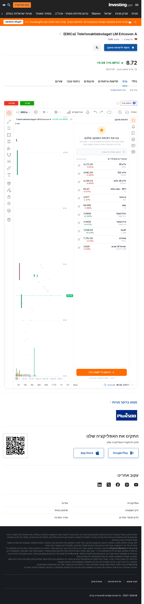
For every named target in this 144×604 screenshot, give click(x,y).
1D (18, 385)
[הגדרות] (17, 378)
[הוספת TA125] (78, 173)
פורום (58, 81)
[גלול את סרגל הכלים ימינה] (16, 112)
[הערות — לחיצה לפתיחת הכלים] (9, 175)
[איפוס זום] (53, 372)
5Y (68, 385)
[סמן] (9, 113)
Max (75, 385)
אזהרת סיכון (96, 581)
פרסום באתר (61, 510)
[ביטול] (95, 112)
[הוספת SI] (78, 206)
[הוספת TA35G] (78, 182)
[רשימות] (133, 133)
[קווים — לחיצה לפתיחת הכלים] (9, 121)
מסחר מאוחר (43, 13)
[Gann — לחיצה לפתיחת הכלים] (9, 148)
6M (46, 385)
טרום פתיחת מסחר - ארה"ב (71, 13)
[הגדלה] (39, 372)
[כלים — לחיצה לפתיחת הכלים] (9, 168)
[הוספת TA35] (78, 165)
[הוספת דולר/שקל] (78, 214)
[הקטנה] (34, 372)
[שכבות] (9, 210)
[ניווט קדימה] (48, 372)
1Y (61, 385)
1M (32, 385)
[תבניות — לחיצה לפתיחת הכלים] (9, 155)
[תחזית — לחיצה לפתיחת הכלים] (9, 161)
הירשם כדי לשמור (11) (100, 372)
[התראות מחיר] (87, 112)
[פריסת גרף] (110, 112)
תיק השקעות (132, 510)
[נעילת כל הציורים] (9, 197)
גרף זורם (133, 90)
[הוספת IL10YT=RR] (78, 247)
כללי (134, 81)
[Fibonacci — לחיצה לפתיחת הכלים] (9, 141)
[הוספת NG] (78, 198)
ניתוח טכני (73, 81)
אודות (65, 502)
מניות (135, 13)
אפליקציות (133, 502)
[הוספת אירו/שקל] (78, 223)
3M (39, 385)
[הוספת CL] (78, 190)
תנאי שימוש (132, 581)
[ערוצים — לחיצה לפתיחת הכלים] (9, 128)
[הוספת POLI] (78, 239)
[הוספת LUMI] (78, 231)
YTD (54, 385)
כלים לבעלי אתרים (129, 517)
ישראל (108, 13)
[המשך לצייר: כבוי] (9, 190)
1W (25, 385)
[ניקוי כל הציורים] (9, 220)
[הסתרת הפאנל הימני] (73, 248)
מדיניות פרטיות (114, 581)
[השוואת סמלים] (35, 112)
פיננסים (89, 81)
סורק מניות (121, 13)
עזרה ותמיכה (61, 517)
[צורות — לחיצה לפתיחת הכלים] (9, 135)
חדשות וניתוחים (108, 81)
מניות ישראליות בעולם (19, 13)
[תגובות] (133, 145)
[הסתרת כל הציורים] (9, 203)
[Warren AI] (133, 152)
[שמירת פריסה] (120, 112)
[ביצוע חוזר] (101, 112)
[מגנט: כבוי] (9, 183)
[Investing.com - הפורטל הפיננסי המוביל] (121, 5)
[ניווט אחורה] (43, 372)
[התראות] (133, 126)
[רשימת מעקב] (133, 120)
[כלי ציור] (7, 248)
